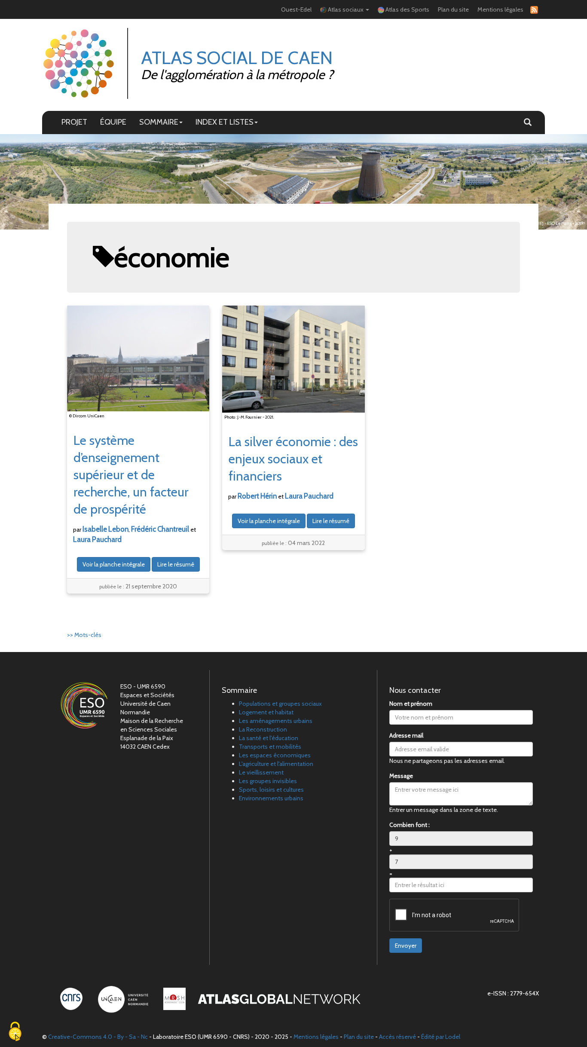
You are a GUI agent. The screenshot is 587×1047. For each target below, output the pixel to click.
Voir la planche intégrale (114, 564)
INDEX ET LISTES (225, 122)
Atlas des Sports (406, 9)
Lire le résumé (175, 564)
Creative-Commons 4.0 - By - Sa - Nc (98, 1037)
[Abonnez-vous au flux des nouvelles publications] (533, 9)
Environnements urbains (271, 798)
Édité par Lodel (440, 1037)
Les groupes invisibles (268, 781)
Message (401, 776)
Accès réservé (397, 1037)
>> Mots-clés (84, 635)
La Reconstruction (263, 729)
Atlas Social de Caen (237, 57)
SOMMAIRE (158, 122)
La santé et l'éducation (268, 738)
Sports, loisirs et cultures (271, 789)
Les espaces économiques (275, 755)
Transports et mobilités (270, 746)
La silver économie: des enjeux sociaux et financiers (293, 459)
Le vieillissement (261, 772)
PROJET (74, 122)
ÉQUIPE (113, 122)
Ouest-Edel (296, 9)
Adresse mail (406, 735)
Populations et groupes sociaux (280, 703)
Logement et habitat (266, 712)
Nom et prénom (410, 703)
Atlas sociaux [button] (346, 9)
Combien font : (409, 825)
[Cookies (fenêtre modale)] (15, 1032)
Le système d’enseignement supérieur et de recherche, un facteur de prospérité (131, 474)
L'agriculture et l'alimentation (276, 764)
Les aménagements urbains (275, 721)
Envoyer (405, 945)
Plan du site (453, 9)
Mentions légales (500, 9)
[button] (527, 122)
